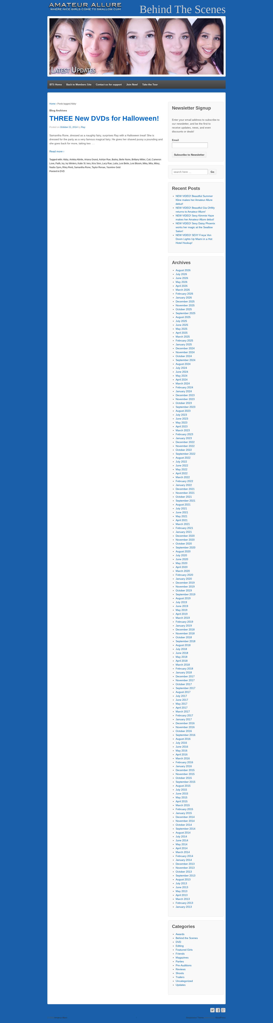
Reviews (181, 969)
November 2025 (185, 305)
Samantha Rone (82, 167)
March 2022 (183, 477)
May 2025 (181, 328)
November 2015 (185, 774)
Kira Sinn (96, 163)
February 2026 (184, 293)
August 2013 (183, 879)
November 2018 (185, 633)
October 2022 (184, 449)
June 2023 (182, 418)
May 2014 (181, 844)
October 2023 (184, 403)
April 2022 (182, 473)
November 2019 (185, 586)
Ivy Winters (71, 163)
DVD (62, 171)
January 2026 (184, 297)
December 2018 (185, 629)
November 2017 (185, 680)
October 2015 (184, 777)
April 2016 (182, 754)
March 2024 (183, 383)
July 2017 (181, 695)
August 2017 (183, 691)
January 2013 (184, 906)
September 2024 (185, 360)
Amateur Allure (60, 1017)
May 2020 (181, 563)
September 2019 (185, 594)
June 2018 (182, 652)
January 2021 (184, 531)
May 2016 (181, 750)
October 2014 (184, 824)
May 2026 (181, 281)
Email (175, 140)
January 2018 (184, 672)
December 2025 (185, 301)
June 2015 (182, 793)
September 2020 (185, 547)
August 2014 (183, 832)
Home (52, 103)
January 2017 (184, 719)
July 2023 (181, 414)
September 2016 (185, 734)
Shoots (180, 973)
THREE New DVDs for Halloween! (104, 118)
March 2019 (183, 617)
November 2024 (185, 352)
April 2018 (182, 660)
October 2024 (184, 356)
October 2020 (184, 543)
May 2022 (181, 469)
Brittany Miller (138, 159)
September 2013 (185, 875)
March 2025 (183, 336)
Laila (115, 163)
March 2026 (183, 289)
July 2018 (181, 649)
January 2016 (184, 766)
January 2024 (184, 391)
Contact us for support (109, 84)
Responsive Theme (195, 1017)
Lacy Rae (107, 163)
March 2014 (183, 852)
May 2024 (181, 375)
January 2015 (184, 813)
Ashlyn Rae (105, 159)
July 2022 (181, 461)
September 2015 (185, 781)
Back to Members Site (78, 84)
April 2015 (182, 801)
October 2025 (184, 309)
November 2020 (185, 539)
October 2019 (184, 590)
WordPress (220, 1017)
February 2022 (184, 481)
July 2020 (181, 555)
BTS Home (56, 84)
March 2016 (183, 758)
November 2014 (185, 820)
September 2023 (185, 406)
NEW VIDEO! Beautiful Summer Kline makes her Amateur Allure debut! (194, 200)
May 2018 (181, 656)
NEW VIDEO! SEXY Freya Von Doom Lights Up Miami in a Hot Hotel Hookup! (194, 239)
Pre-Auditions (183, 965)
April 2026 (182, 285)
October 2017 (184, 684)
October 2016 (184, 731)
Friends (180, 953)
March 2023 (183, 430)
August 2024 (183, 363)
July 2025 (181, 320)
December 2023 (185, 395)
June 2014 (182, 840)
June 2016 (182, 746)
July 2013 (181, 883)
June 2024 (182, 371)
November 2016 (185, 727)
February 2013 (184, 902)
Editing (180, 945)
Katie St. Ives (84, 163)
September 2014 (185, 828)
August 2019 (183, 598)
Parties (180, 961)
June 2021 (182, 512)
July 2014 (181, 836)
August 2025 (183, 317)
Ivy (63, 163)
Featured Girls (184, 949)
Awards (180, 934)
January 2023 (184, 438)
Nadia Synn (55, 167)
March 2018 (183, 664)
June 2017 (182, 699)
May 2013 (181, 891)
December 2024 (185, 348)
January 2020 (184, 578)
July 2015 (181, 789)
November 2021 (185, 492)
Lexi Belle (124, 163)
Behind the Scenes (187, 938)
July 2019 (181, 602)
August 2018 (183, 645)
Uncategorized (184, 980)
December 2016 (185, 723)
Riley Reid (67, 167)
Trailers (180, 977)
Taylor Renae (98, 167)
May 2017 (181, 703)
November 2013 (185, 867)
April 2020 (182, 567)
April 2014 (182, 848)
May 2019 (181, 609)
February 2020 (184, 574)
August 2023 (183, 410)
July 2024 (181, 367)
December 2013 (185, 863)
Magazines (182, 957)
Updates (181, 984)
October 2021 (184, 496)
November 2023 (185, 399)
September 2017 (185, 688)
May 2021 (181, 516)
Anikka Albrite (76, 159)
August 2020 (183, 551)
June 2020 (182, 559)
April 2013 (182, 895)
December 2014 (185, 816)
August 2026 (183, 270)
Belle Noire (125, 159)
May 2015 (181, 797)
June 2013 (182, 887)
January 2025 (184, 344)
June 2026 (182, 278)
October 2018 (184, 637)
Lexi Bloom (136, 163)
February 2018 (184, 668)
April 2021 (182, 520)
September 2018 (185, 641)
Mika (145, 163)
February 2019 (184, 621)
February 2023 (184, 434)
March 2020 (183, 570)
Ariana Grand (91, 159)
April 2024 (182, 379)
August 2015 (183, 785)
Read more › (56, 151)
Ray (83, 127)
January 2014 (184, 859)
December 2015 (185, 770)
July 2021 (181, 508)
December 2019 (185, 582)
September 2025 (185, 313)
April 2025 (182, 332)
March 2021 (183, 524)
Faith (58, 163)
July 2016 (181, 742)
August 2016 (183, 738)
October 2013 (184, 871)
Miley (156, 163)
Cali (149, 159)
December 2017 (185, 676)
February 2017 (184, 715)
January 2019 (184, 625)
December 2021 (185, 488)
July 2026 (181, 274)
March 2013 (183, 898)
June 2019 (182, 606)
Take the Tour (150, 84)
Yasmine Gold (113, 167)
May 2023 (181, 422)
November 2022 (185, 445)
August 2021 (183, 504)
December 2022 (185, 442)
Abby (65, 159)
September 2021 (185, 500)
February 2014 (184, 856)
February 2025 (184, 340)
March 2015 (183, 805)
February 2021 (184, 527)
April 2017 (182, 707)
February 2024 (184, 387)
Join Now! (132, 84)
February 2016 (184, 762)
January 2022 (184, 485)
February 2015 (184, 809)
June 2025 (182, 324)
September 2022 (185, 453)
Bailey (115, 159)
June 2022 (182, 465)
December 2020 (185, 535)
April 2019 (182, 613)
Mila (151, 163)
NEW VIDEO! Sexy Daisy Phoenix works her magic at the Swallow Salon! (195, 227)
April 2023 (182, 426)
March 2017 (183, 711)
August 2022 (183, 457)
